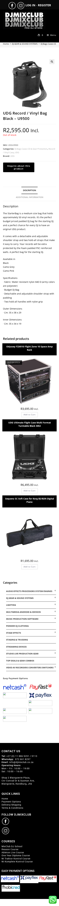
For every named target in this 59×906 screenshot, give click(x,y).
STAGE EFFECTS (13, 632)
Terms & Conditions (12, 808)
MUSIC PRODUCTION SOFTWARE (22, 618)
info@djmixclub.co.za (21, 762)
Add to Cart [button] (30, 490)
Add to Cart (30, 414)
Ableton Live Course (13, 852)
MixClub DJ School (12, 846)
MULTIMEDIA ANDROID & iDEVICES (23, 612)
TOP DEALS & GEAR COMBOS (20, 660)
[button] (51, 61)
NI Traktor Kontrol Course (16, 858)
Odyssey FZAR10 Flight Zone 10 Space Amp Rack (29, 348)
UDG (17, 152)
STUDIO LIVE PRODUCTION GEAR (22, 653)
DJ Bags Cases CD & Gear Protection (30, 148)
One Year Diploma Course (16, 855)
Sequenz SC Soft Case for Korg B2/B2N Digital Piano (29, 500)
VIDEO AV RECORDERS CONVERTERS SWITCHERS (29, 667)
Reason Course (10, 849)
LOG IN (30, 5)
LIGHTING (11, 605)
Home (5, 798)
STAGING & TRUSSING (17, 639)
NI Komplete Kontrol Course (17, 861)
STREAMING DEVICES (16, 646)
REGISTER (44, 5)
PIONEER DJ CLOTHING (17, 625)
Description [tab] (29, 190)
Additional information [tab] (29, 197)
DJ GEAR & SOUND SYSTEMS (20, 598)
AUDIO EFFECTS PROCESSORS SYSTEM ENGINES (29, 591)
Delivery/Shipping (11, 805)
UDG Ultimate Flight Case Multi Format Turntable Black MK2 (29, 424)
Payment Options (11, 801)
